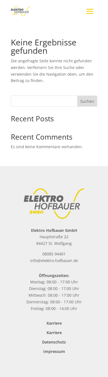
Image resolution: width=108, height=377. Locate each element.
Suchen (87, 101)
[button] (10, 367)
